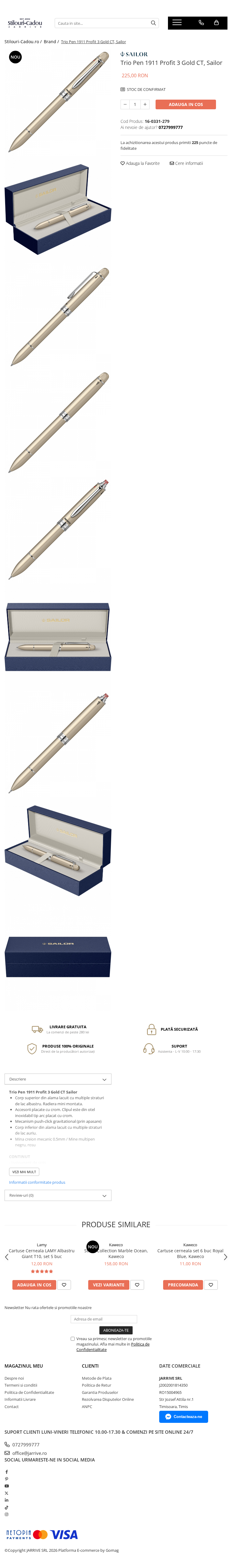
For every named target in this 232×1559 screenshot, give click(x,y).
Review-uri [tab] (21, 1195)
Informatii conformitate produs (37, 1182)
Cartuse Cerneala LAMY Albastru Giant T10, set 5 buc (42, 1253)
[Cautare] (153, 23)
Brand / (52, 41)
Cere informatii (188, 163)
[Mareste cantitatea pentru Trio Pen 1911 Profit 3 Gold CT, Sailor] (145, 104)
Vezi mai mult (24, 1172)
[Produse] (177, 24)
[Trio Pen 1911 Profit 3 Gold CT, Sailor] (58, 102)
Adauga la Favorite (142, 163)
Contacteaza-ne (188, 1416)
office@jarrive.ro (29, 1453)
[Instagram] (6, 1514)
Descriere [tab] (17, 1079)
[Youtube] (6, 1486)
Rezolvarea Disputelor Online (108, 1399)
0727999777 (25, 1445)
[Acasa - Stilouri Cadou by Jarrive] (25, 23)
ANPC (87, 1406)
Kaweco (116, 1244)
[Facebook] (6, 1471)
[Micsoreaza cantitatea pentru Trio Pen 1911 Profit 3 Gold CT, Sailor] (125, 104)
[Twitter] (6, 1493)
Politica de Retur (96, 1385)
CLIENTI (90, 1366)
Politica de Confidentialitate (29, 1392)
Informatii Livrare (20, 1399)
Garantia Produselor (100, 1392)
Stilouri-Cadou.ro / (24, 41)
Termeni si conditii (21, 1385)
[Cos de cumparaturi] (216, 23)
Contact (12, 1406)
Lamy (42, 1244)
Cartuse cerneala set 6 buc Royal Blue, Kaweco (190, 1253)
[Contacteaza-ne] (201, 23)
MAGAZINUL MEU (24, 1366)
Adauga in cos (186, 104)
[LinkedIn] (6, 1500)
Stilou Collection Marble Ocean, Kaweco (116, 1253)
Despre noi (14, 1378)
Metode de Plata (96, 1378)
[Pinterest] (6, 1479)
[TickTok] (6, 1507)
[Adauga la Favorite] (64, 1285)
